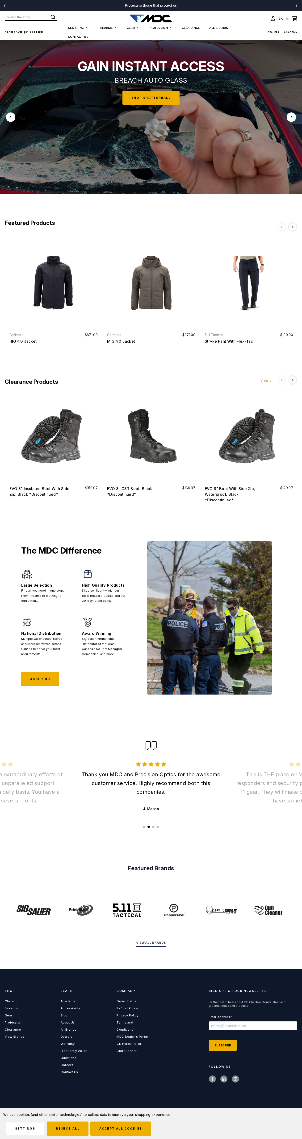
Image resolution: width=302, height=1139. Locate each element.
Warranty (68, 1043)
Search (53, 17)
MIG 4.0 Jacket (121, 341)
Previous (10, 117)
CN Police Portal (129, 1043)
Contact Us (69, 1072)
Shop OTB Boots (151, 105)
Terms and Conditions (125, 1025)
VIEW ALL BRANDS (151, 942)
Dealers (273, 32)
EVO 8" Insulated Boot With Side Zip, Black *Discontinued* (39, 491)
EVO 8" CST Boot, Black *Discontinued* (129, 491)
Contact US (78, 36)
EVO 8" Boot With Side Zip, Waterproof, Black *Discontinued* (230, 494)
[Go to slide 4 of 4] (158, 827)
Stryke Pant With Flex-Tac (229, 341)
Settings (25, 1128)
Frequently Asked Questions (74, 1054)
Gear (131, 28)
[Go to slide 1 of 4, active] (144, 827)
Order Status (126, 1001)
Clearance (191, 28)
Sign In (283, 18)
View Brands (14, 1036)
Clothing (76, 28)
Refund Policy (127, 1008)
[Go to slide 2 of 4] (148, 827)
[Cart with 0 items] (294, 18)
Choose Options (53, 283)
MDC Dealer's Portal (132, 1036)
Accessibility (70, 1008)
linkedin (223, 1079)
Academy (290, 32)
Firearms (105, 28)
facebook (212, 1079)
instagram (235, 1079)
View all (267, 380)
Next (291, 117)
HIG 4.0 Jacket (23, 341)
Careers (67, 1065)
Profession (158, 28)
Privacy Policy (127, 1015)
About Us (68, 1022)
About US (40, 679)
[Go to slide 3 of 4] (153, 827)
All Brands (218, 28)
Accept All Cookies (120, 1128)
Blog (64, 1015)
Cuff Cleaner (127, 1051)
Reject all (68, 1128)
